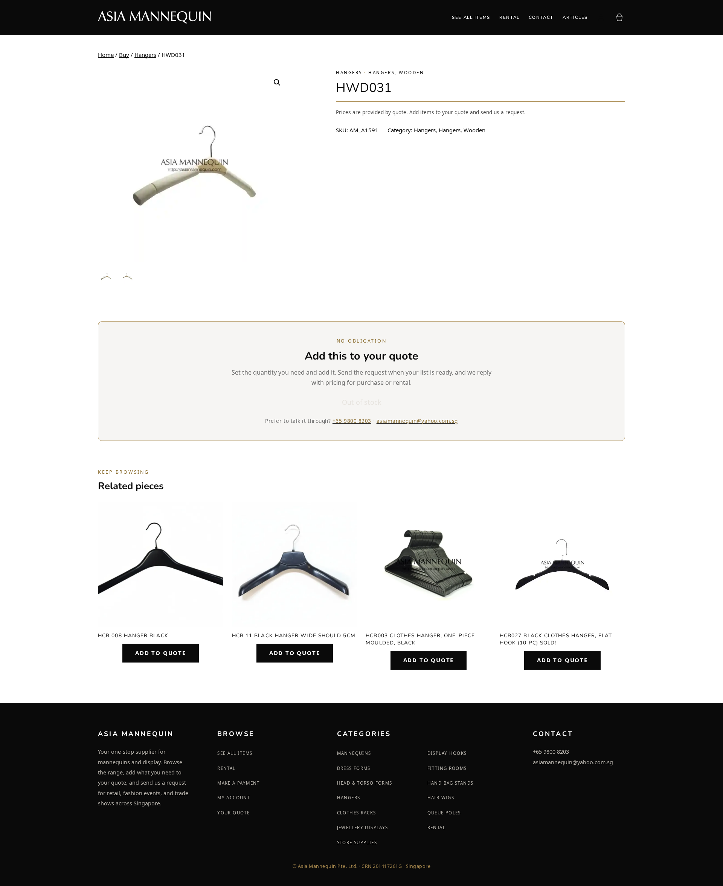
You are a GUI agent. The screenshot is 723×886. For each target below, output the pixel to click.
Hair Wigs (440, 797)
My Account (233, 797)
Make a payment (238, 783)
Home (106, 54)
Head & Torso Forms (364, 783)
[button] (277, 82)
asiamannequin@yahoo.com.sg (417, 420)
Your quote (233, 813)
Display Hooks (447, 753)
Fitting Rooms (447, 768)
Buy (124, 54)
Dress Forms (354, 768)
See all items (234, 753)
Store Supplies (357, 842)
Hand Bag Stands (450, 783)
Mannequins (354, 753)
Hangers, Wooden (396, 72)
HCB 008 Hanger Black (133, 635)
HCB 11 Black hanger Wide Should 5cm (293, 635)
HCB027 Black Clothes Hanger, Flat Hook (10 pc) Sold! (556, 639)
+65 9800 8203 (352, 420)
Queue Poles (444, 813)
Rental (226, 768)
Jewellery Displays (362, 827)
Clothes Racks (356, 813)
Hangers (145, 54)
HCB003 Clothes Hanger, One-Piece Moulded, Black (420, 639)
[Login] (600, 17)
